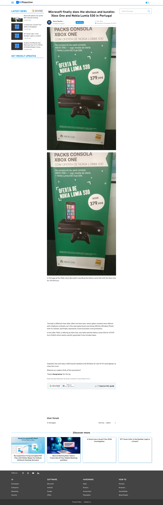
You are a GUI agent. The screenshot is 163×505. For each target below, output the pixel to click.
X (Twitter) (28, 473)
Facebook (23, 473)
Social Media (123, 491)
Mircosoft (50, 484)
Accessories (87, 491)
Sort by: (102, 423)
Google (49, 491)
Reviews (122, 484)
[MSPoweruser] (24, 2)
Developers (15, 484)
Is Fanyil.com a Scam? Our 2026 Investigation (99, 440)
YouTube (33, 473)
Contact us (87, 502)
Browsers (122, 488)
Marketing (80, 22)
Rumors (85, 488)
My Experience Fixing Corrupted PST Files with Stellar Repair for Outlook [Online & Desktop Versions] (28, 458)
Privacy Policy (77, 502)
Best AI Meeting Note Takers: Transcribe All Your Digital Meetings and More (64, 458)
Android (50, 488)
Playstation (87, 495)
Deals (85, 484)
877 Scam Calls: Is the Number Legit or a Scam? (135, 440)
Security (14, 495)
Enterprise (14, 488)
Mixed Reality (123, 495)
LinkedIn (38, 473)
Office (49, 495)
